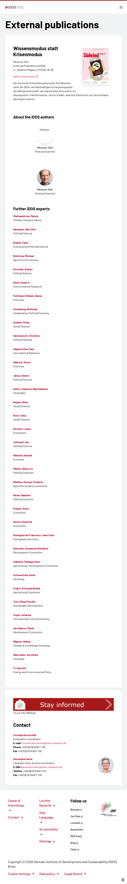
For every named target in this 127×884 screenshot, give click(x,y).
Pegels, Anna (21, 508)
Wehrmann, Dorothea (25, 654)
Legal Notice (73, 874)
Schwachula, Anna (24, 575)
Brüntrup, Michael (23, 255)
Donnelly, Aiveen (23, 269)
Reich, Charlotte (22, 521)
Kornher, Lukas (22, 428)
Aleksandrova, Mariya (25, 216)
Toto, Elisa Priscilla (24, 601)
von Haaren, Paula (23, 628)
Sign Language (46, 815)
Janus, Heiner (21, 375)
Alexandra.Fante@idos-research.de (41, 766)
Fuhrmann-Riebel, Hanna (27, 295)
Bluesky (75, 809)
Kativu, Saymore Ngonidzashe (30, 388)
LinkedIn (75, 822)
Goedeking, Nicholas (25, 309)
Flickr (73, 849)
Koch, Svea (19, 415)
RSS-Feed (76, 836)
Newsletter (77, 829)
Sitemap (45, 841)
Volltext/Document (24, 76)
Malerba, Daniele (22, 455)
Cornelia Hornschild (24, 735)
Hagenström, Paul (23, 349)
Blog (73, 842)
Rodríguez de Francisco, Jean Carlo (33, 535)
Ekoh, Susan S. (21, 282)
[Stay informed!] (63, 704)
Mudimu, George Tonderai (28, 481)
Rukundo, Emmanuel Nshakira (30, 548)
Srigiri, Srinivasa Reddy (26, 588)
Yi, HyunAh (19, 668)
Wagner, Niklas (21, 641)
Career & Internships (16, 803)
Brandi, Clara (20, 242)
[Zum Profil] (106, 765)
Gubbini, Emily (21, 322)
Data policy (47, 874)
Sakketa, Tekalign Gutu (26, 561)
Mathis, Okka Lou (23, 468)
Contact (14, 817)
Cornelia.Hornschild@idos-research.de (43, 743)
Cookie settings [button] (19, 874)
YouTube (75, 816)
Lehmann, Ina (21, 442)
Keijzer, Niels (20, 402)
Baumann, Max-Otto (24, 229)
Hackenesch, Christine (26, 335)
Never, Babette (22, 495)
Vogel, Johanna (22, 614)
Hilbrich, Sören (22, 362)
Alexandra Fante (22, 759)
